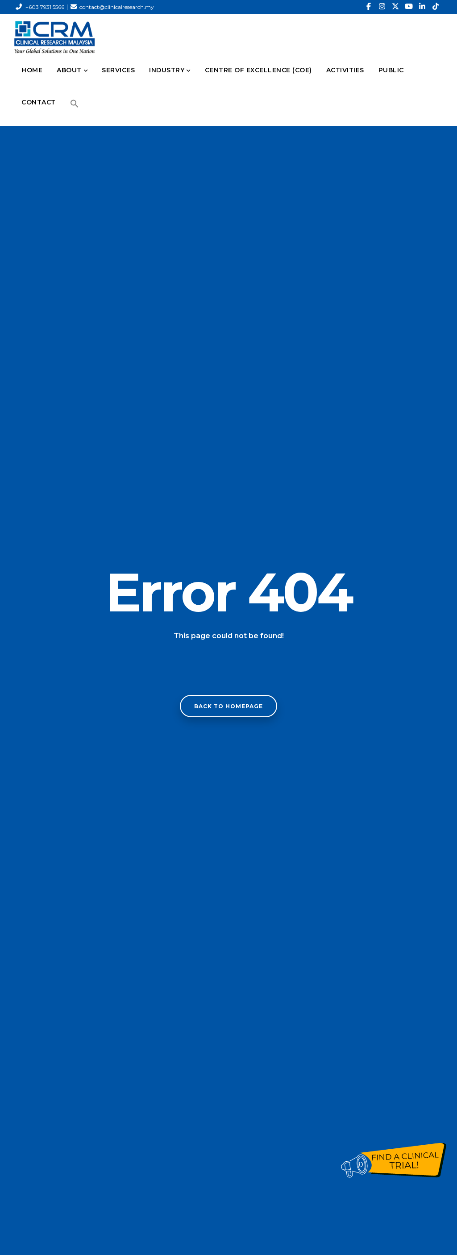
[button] (74, 103)
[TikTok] (435, 7)
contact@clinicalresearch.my (116, 7)
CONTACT (38, 102)
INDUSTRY (166, 70)
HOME (31, 70)
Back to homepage (228, 706)
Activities (345, 70)
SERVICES (118, 70)
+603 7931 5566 (44, 7)
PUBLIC (391, 70)
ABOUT (69, 70)
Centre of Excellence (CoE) (258, 70)
